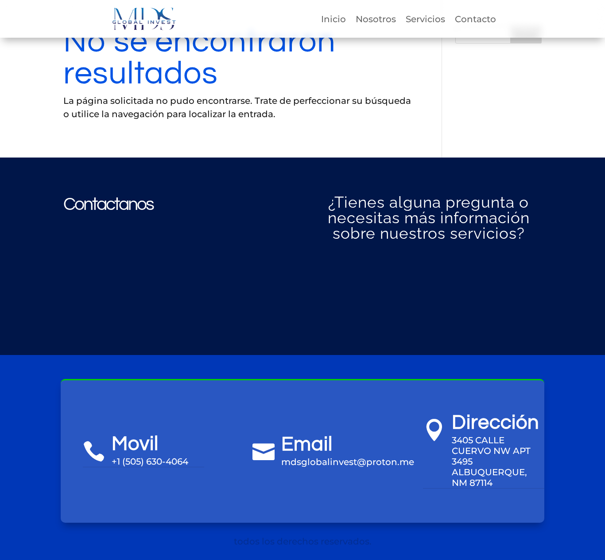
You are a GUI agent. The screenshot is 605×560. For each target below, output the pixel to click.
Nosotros (376, 19)
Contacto (475, 19)
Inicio (333, 19)
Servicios (425, 19)
